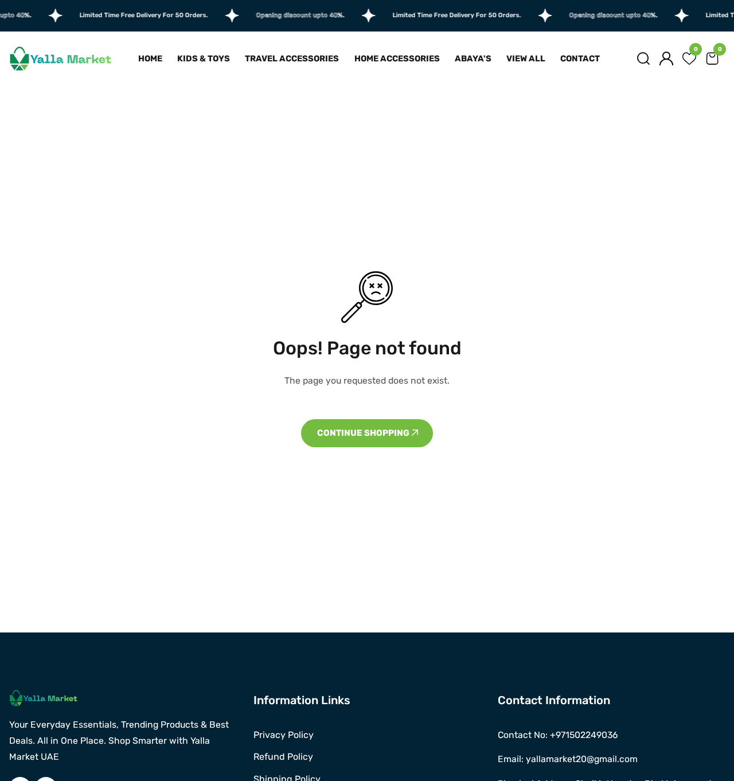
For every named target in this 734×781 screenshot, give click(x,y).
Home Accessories (397, 58)
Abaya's (473, 58)
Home (150, 58)
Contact (580, 58)
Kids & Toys (203, 58)
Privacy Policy (283, 734)
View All (525, 58)
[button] (643, 58)
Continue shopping (364, 433)
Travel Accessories (292, 58)
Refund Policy (283, 756)
